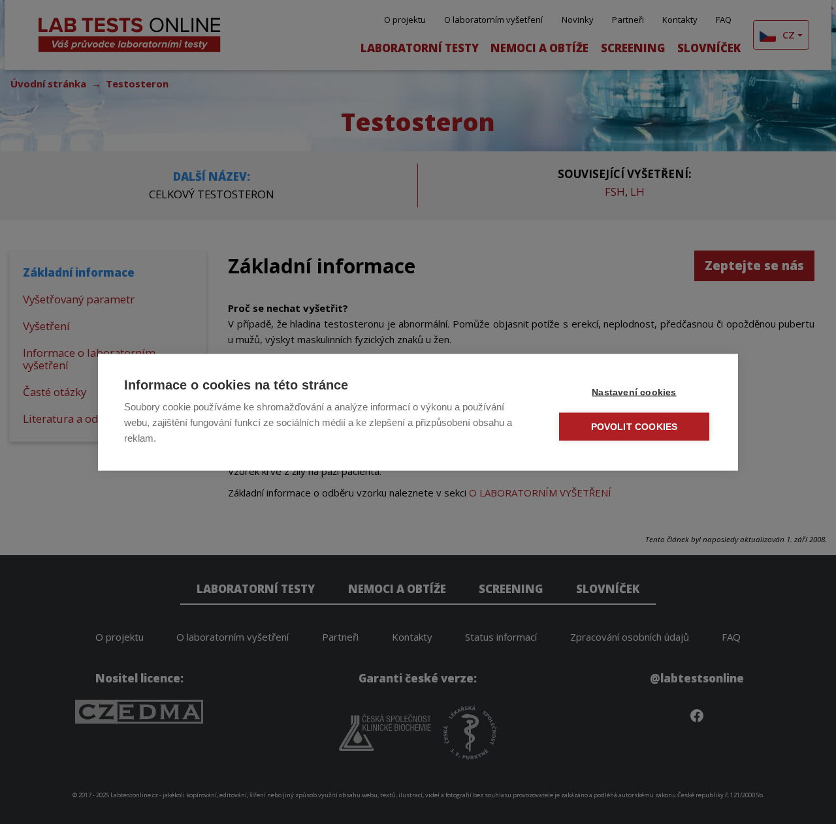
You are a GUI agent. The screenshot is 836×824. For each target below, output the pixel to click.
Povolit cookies (634, 426)
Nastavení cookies (634, 392)
